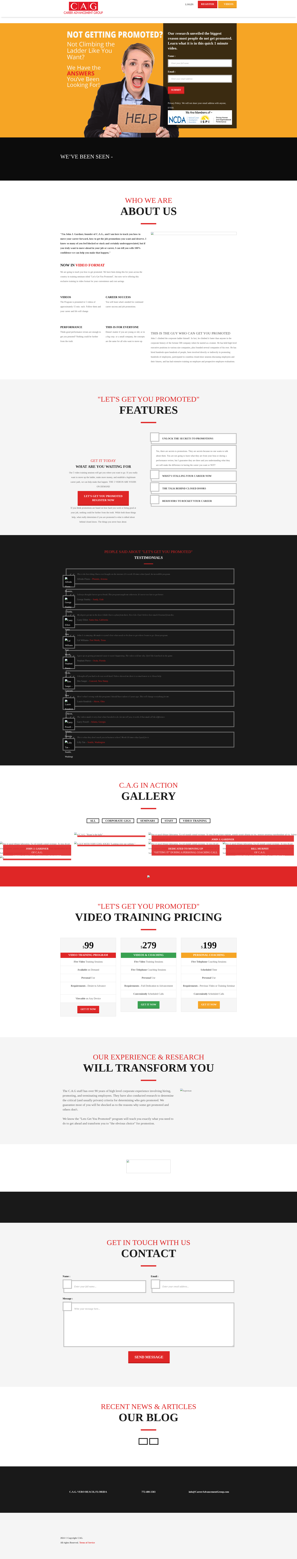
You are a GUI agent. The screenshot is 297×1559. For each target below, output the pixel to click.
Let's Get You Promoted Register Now (103, 498)
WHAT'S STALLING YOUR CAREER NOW (187, 476)
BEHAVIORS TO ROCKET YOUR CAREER (187, 501)
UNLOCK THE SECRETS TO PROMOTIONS (187, 438)
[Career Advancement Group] (83, 4)
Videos (228, 4)
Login (189, 4)
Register (207, 4)
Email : (171, 71)
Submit (176, 90)
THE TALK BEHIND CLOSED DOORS (184, 488)
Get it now (88, 1009)
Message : (68, 1298)
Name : (171, 56)
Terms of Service (87, 1543)
